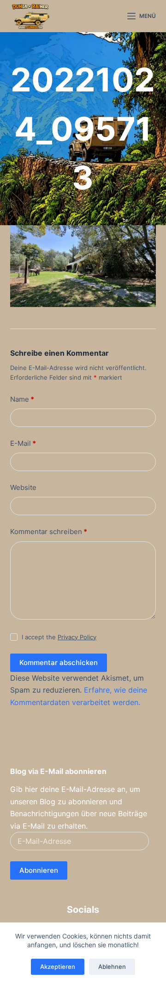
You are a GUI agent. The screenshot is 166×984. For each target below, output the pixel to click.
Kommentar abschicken (58, 662)
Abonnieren (38, 870)
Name (22, 399)
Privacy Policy (77, 637)
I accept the (59, 637)
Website (23, 487)
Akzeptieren (57, 966)
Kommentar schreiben (48, 531)
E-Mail (23, 443)
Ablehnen (112, 966)
